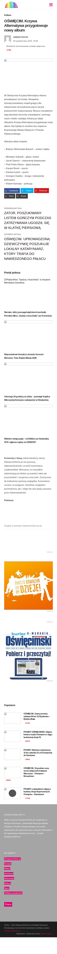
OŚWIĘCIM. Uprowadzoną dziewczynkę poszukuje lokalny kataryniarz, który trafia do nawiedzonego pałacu (27, 249)
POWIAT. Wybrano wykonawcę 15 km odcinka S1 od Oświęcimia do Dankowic (38, 752)
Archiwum (8, 873)
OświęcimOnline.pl (12, 859)
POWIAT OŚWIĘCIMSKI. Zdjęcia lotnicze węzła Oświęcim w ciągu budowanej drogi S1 (38, 734)
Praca (8, 904)
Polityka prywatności (13, 893)
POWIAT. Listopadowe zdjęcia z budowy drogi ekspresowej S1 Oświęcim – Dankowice (37, 791)
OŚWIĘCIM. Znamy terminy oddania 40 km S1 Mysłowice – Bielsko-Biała (37, 716)
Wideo (7, 868)
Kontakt (7, 864)
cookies (46, 928)
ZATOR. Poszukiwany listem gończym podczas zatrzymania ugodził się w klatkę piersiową (27, 220)
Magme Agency (46, 934)
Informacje (9, 878)
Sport (6, 888)
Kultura (7, 15)
